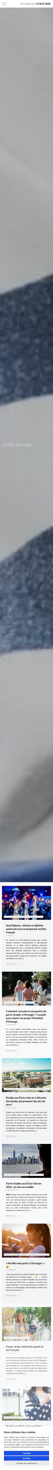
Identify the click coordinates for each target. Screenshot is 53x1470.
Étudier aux (36, 4)
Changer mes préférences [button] (26, 1463)
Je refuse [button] (26, 1458)
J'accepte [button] (27, 1453)
